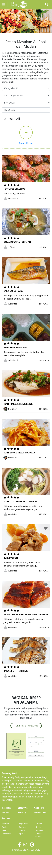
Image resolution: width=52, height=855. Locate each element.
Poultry (5, 827)
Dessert (22, 827)
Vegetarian (23, 823)
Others (38, 836)
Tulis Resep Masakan (26, 725)
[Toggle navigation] (3, 4)
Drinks (38, 827)
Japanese (23, 833)
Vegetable (6, 833)
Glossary (6, 807)
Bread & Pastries (39, 831)
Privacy (22, 812)
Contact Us (40, 812)
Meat (4, 830)
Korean (38, 823)
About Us (42, 807)
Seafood (5, 823)
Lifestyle (23, 807)
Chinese (22, 830)
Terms (5, 812)
